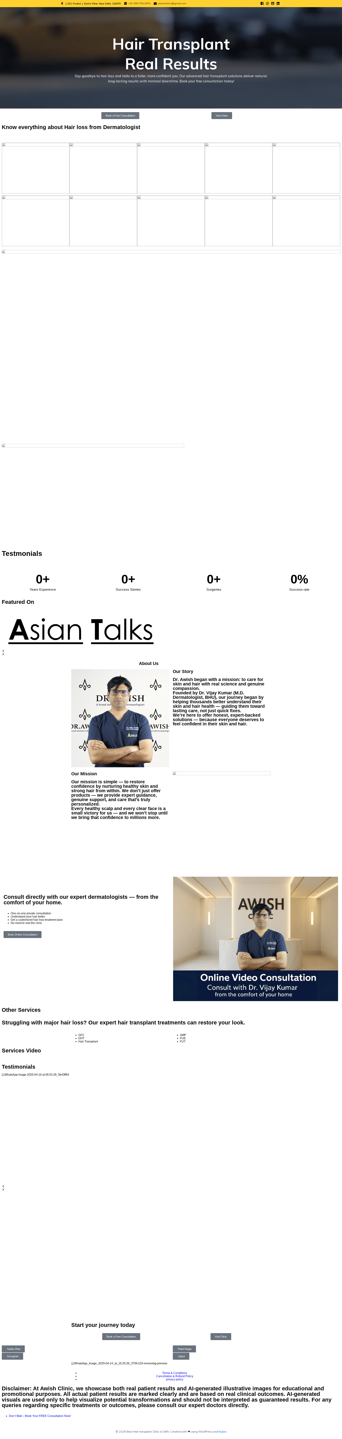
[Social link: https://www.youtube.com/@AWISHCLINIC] (272, 3)
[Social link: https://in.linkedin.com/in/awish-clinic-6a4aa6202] (278, 3)
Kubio (222, 1431)
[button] (171, 651)
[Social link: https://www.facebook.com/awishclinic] (262, 3)
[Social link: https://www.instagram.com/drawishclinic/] (267, 3)
